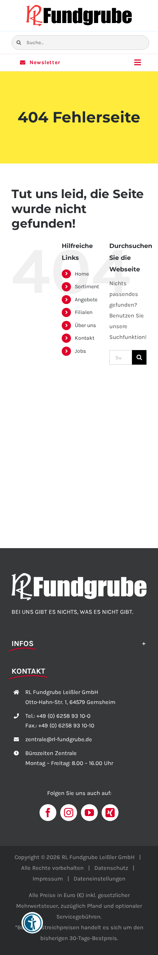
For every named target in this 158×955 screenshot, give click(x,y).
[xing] (110, 812)
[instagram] (68, 812)
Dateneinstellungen (99, 878)
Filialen (83, 312)
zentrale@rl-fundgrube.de (58, 739)
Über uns (85, 325)
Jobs (80, 351)
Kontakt (84, 338)
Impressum (48, 878)
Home (82, 274)
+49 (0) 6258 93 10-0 (63, 715)
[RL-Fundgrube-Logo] (79, 6)
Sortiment (87, 286)
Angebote (86, 299)
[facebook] (48, 812)
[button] (79, 643)
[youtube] (89, 812)
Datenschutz (111, 867)
